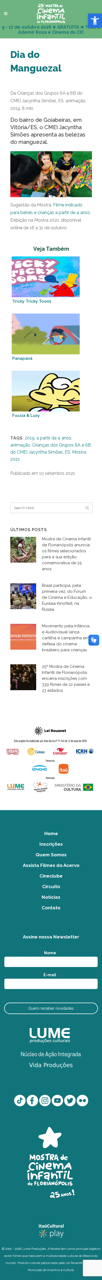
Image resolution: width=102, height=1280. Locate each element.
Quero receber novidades (51, 1008)
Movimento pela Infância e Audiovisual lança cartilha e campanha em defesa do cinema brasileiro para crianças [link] (65, 638)
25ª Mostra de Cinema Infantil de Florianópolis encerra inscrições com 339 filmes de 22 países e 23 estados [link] (66, 678)
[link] (95, 21)
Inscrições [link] (51, 844)
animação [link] (20, 445)
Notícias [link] (51, 897)
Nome (51, 953)
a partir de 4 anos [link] (53, 438)
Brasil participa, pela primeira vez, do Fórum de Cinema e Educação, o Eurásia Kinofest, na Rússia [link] (67, 597)
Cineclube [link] (51, 876)
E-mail (51, 975)
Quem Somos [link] (51, 854)
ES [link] (67, 452)
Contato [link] (51, 907)
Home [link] (51, 833)
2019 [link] (30, 438)
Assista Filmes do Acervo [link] (51, 865)
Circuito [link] (51, 886)
